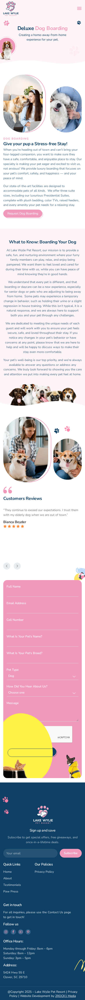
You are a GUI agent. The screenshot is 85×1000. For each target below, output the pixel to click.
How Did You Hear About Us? (27, 686)
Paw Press (10, 891)
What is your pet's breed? (24, 653)
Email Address (16, 603)
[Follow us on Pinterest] (28, 932)
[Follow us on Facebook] (13, 932)
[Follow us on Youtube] (20, 932)
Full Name (13, 586)
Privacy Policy (44, 872)
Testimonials (12, 885)
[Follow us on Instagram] (5, 932)
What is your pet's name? (24, 636)
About (7, 878)
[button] (79, 8)
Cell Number (15, 620)
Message (13, 703)
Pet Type (13, 670)
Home (7, 872)
